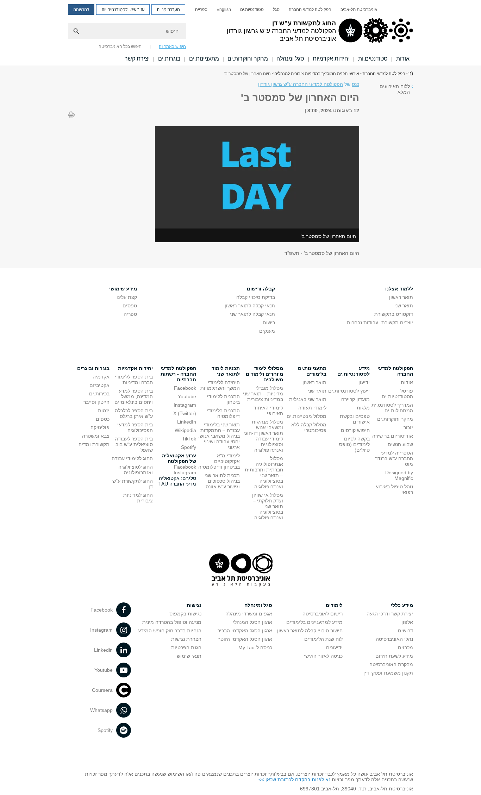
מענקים (267, 331)
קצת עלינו (127, 297)
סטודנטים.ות (373, 59)
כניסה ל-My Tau (255, 647)
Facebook (185, 388)
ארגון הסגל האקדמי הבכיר (245, 630)
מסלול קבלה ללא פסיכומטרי (308, 427)
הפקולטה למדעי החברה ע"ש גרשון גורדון (300, 84)
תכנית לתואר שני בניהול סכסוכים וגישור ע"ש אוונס (222, 480)
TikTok (189, 439)
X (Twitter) (184, 413)
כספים (103, 419)
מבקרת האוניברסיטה (391, 664)
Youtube (187, 396)
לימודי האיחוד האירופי (268, 410)
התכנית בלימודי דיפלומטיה (223, 413)
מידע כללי (402, 605)
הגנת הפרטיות (186, 647)
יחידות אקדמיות (331, 59)
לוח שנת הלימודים (323, 639)
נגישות (194, 605)
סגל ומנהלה (290, 59)
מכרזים (405, 647)
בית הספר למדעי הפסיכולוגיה (135, 427)
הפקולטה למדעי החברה (310, 9)
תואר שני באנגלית (307, 399)
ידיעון (364, 382)
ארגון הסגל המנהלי (252, 622)
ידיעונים (334, 647)
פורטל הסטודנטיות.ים (397, 393)
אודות (403, 59)
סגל (276, 9)
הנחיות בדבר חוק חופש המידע (169, 630)
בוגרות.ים (169, 59)
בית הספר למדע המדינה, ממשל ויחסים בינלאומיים (133, 396)
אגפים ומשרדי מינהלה (248, 613)
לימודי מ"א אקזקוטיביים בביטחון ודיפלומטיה (219, 461)
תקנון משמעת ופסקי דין (388, 673)
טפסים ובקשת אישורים (355, 419)
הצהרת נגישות (186, 639)
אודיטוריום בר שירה (392, 436)
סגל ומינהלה (258, 605)
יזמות (104, 410)
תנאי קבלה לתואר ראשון (250, 305)
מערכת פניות (168, 9)
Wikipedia (185, 430)
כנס (355, 84)
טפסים (130, 305)
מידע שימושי (123, 289)
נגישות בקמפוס (185, 613)
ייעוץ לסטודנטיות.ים (349, 391)
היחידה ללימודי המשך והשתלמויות (220, 385)
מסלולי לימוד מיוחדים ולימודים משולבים (264, 373)
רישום (269, 322)
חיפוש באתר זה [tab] (172, 46)
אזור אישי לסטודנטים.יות (122, 9)
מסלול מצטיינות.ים (306, 416)
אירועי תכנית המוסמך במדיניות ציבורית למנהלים (316, 73)
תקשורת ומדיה (94, 444)
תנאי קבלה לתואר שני (252, 314)
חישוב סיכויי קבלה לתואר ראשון (310, 630)
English (224, 9)
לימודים (334, 605)
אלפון (407, 622)
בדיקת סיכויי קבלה (255, 297)
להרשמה (81, 9)
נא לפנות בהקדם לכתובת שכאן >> (294, 779)
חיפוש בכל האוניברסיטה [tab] (120, 46)
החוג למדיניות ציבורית (138, 497)
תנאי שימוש (189, 656)
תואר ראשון (401, 297)
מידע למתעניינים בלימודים (314, 622)
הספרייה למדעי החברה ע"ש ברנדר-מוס (393, 458)
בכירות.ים (99, 393)
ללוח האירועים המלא (395, 89)
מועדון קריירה (355, 399)
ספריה (130, 314)
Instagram (185, 405)
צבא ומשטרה (96, 436)
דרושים (405, 630)
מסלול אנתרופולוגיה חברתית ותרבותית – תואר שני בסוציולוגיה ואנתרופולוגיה (264, 472)
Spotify (188, 447)
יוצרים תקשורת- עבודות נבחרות (380, 322)
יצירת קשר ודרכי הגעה (390, 613)
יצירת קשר (137, 59)
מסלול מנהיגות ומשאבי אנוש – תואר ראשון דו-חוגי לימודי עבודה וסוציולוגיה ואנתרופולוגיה (263, 436)
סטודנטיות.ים (252, 9)
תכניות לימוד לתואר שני (226, 371)
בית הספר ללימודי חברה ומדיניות (134, 379)
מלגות (363, 408)
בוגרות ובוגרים (93, 368)
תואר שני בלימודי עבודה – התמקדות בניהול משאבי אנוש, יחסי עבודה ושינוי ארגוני (219, 436)
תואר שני (403, 305)
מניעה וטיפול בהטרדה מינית (171, 622)
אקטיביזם (99, 385)
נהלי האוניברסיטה (394, 639)
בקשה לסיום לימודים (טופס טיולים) (354, 444)
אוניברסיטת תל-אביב (359, 9)
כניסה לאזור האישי (323, 656)
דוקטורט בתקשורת (393, 314)
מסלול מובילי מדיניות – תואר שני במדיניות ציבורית (263, 393)
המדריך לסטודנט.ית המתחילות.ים (392, 407)
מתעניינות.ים (204, 59)
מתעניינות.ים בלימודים (312, 371)
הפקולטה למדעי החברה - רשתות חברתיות (178, 373)
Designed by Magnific (399, 475)
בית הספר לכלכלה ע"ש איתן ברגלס (134, 413)
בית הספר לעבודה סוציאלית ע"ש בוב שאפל (134, 444)
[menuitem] (359, 9)
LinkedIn (186, 422)
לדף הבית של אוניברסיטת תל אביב (411, 73)
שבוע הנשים (400, 444)
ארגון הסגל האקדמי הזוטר (245, 639)
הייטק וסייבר (96, 402)
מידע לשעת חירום (394, 656)
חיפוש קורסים (355, 430)
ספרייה (201, 9)
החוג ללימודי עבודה (132, 458)
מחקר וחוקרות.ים (247, 59)
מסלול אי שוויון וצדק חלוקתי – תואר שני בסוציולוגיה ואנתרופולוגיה (267, 506)
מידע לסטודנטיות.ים (353, 371)
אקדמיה (101, 377)
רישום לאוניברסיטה (322, 613)
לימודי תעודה (312, 408)
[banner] (240, 32)
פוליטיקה (100, 427)
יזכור (408, 427)
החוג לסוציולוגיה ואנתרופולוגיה (135, 469)
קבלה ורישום (261, 289)
